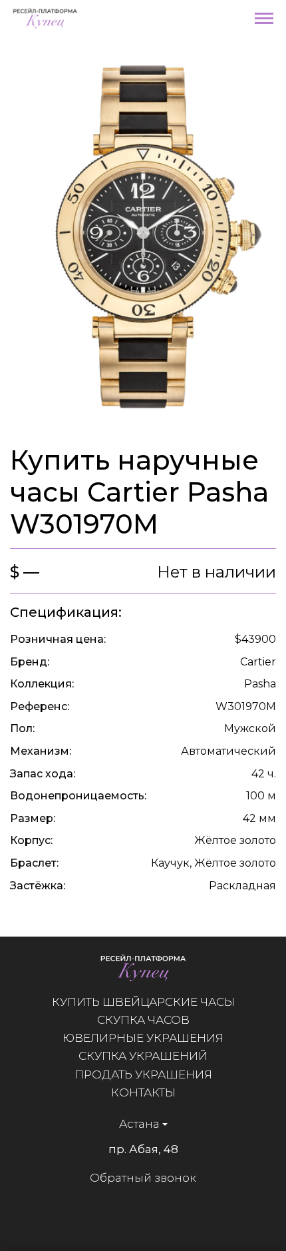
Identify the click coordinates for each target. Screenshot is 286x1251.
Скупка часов (143, 1020)
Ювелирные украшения (143, 1037)
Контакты (143, 1092)
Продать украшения (143, 1074)
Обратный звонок (143, 1177)
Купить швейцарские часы (143, 1002)
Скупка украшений (143, 1055)
